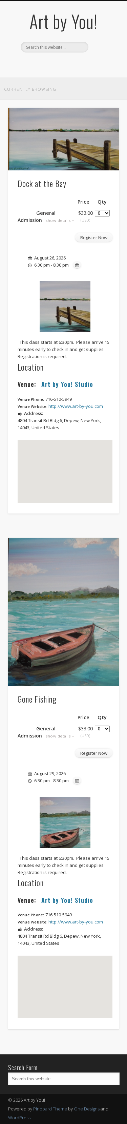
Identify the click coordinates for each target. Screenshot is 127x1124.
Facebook (55, 64)
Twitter (69, 64)
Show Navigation (102, 60)
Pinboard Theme (50, 1109)
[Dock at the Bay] (63, 139)
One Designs (87, 1109)
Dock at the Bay (42, 183)
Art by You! (63, 21)
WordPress (19, 1118)
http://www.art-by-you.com (75, 406)
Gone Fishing (37, 699)
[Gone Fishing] (63, 612)
